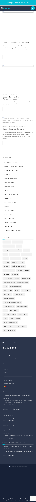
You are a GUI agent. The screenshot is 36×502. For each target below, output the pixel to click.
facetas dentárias (23, 270)
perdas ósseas (7, 294)
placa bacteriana (9, 298)
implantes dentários (9, 282)
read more (8, 56)
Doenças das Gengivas (11, 178)
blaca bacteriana (9, 246)
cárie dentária (15, 258)
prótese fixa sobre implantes (12, 302)
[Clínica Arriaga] (5, 8)
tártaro (23, 326)
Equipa (6, 372)
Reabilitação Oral (9, 218)
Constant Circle (26, 501)
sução (5, 318)
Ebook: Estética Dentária (13, 129)
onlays (17, 290)
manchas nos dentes (15, 286)
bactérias (7, 242)
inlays (5, 286)
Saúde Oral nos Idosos (11, 222)
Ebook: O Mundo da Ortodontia (16, 43)
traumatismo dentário (11, 326)
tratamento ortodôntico (10, 322)
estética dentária (18, 266)
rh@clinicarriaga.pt (13, 358)
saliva (5, 310)
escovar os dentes (18, 262)
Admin (5, 40)
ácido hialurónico (9, 330)
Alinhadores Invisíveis (11, 162)
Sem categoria (15, 94)
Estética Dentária (20, 126)
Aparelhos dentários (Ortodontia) (20, 40)
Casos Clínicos (8, 380)
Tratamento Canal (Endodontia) (13, 230)
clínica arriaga (26, 254)
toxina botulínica (15, 318)
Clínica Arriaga (8, 126)
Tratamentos (7, 375)
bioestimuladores (17, 242)
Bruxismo (7, 174)
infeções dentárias (22, 282)
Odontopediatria (9, 210)
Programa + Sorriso (9, 377)
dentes (6, 262)
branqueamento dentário (12, 250)
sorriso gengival (22, 314)
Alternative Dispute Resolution (10, 355)
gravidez (15, 274)
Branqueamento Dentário (12, 170)
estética (6, 266)
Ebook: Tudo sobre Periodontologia (11, 98)
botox (19, 246)
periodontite (19, 294)
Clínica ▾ (6, 369)
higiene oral (26, 278)
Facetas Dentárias (9, 186)
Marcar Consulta (9, 383)
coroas (6, 258)
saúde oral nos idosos (9, 314)
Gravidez (7, 190)
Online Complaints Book (8, 352)
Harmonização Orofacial (11, 194)
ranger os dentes (9, 306)
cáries (25, 258)
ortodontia (26, 290)
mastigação (8, 290)
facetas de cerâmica (9, 270)
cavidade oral (14, 254)
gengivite (6, 274)
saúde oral (14, 310)
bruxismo (26, 250)
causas (5, 254)
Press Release (8, 214)
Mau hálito (7, 206)
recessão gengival (22, 306)
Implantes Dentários (10, 202)
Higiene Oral (8, 198)
